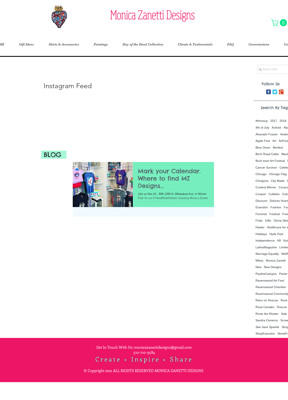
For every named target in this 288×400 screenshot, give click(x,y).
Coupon (261, 194)
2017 (273, 120)
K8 (279, 240)
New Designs (272, 267)
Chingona (262, 180)
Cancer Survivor (266, 167)
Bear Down (263, 147)
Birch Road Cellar (267, 154)
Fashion (276, 207)
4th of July (262, 127)
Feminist (261, 214)
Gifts (268, 220)
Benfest (278, 147)
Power (283, 273)
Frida (259, 220)
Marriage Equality (267, 253)
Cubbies (274, 194)
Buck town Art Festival (270, 160)
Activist (276, 127)
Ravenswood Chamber (271, 287)
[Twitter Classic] (274, 91)
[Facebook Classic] (268, 91)
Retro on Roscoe (267, 300)
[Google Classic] (281, 91)
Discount (261, 200)
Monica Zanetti (276, 260)
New (258, 267)
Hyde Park (276, 234)
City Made (277, 180)
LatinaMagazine (266, 247)
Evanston (262, 207)
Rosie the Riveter (267, 313)
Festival (274, 214)
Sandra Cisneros (267, 320)
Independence (265, 240)
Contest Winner (266, 187)
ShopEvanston (265, 333)
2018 (283, 120)
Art (274, 140)
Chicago (261, 174)
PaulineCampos (266, 273)
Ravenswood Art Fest (270, 280)
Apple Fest (263, 140)
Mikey (259, 260)
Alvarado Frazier (267, 134)
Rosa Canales (265, 307)
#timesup (262, 120)
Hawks (260, 227)
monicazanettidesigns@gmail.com (163, 347)
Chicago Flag (278, 174)
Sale (284, 313)
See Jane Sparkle (267, 327)
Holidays (261, 234)
